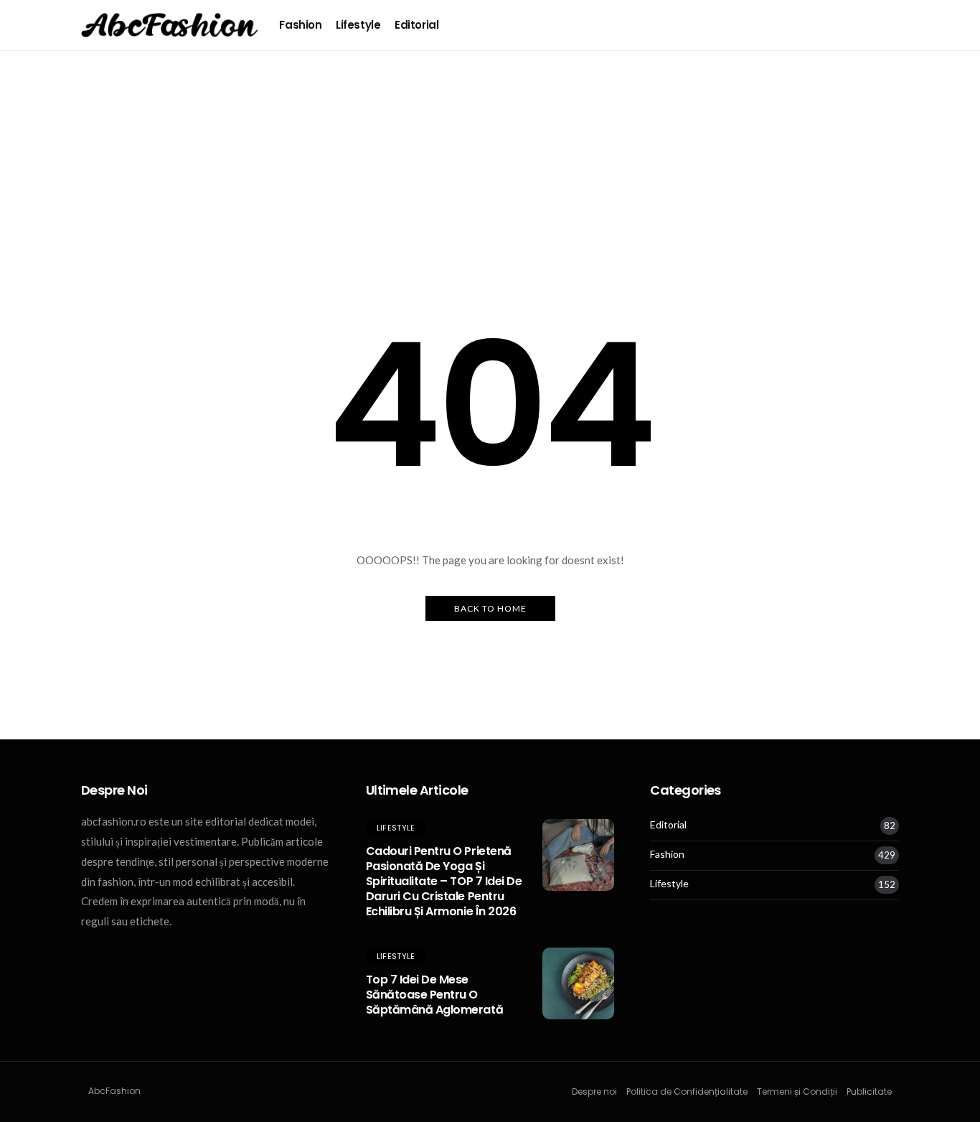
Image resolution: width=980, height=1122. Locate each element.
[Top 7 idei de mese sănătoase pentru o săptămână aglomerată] (578, 983)
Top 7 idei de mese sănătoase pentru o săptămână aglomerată (434, 994)
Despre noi (594, 1091)
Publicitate (869, 1091)
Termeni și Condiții (797, 1091)
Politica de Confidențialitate (687, 1091)
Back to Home (490, 608)
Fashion (300, 24)
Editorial (416, 24)
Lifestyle (358, 24)
